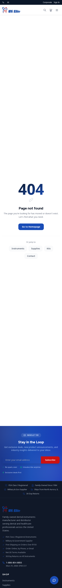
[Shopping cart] (51, 10)
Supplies (35, 248)
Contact (31, 256)
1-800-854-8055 (14, 562)
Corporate (47, 2)
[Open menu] (57, 10)
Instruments (18, 248)
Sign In (57, 2)
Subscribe (50, 459)
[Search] (45, 10)
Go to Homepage (31, 226)
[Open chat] (54, 580)
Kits (49, 248)
